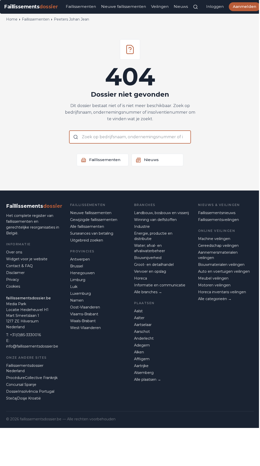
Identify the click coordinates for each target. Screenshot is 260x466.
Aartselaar (143, 324)
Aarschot (142, 331)
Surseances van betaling (91, 233)
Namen (77, 300)
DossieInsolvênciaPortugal (30, 391)
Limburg (77, 280)
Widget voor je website (26, 259)
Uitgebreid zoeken (86, 240)
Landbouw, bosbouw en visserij (161, 213)
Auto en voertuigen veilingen (224, 271)
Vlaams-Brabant (84, 314)
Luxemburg (80, 293)
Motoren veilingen (214, 285)
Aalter (139, 318)
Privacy (12, 279)
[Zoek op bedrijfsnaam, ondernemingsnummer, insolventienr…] (195, 6)
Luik (73, 286)
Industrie (142, 226)
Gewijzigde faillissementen (93, 219)
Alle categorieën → (215, 299)
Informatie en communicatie (159, 285)
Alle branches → (148, 292)
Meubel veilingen (213, 278)
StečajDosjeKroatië (23, 398)
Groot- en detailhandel (154, 264)
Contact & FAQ (19, 266)
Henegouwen (82, 273)
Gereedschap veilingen (218, 245)
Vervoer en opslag (150, 271)
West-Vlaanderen (85, 327)
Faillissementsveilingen (218, 219)
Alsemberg (144, 372)
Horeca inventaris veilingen (222, 292)
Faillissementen (81, 6)
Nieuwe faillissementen (123, 6)
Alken (139, 352)
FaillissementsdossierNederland (24, 368)
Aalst (138, 311)
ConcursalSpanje (21, 384)
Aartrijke (141, 366)
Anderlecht (144, 338)
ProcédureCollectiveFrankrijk (32, 377)
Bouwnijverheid (147, 257)
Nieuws (181, 6)
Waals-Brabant (83, 321)
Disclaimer (15, 272)
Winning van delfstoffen (155, 219)
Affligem (142, 359)
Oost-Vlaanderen (85, 307)
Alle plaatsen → (147, 379)
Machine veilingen (214, 238)
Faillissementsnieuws (216, 213)
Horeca (140, 278)
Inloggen (215, 6)
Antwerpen (80, 259)
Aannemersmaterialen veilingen (218, 255)
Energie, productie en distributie (153, 236)
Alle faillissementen (87, 226)
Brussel (76, 266)
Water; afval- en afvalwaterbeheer (149, 248)
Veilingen (160, 6)
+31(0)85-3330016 (25, 335)
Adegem (142, 345)
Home (12, 19)
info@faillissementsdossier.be (32, 346)
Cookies (13, 286)
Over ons (14, 252)
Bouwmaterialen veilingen (221, 264)
